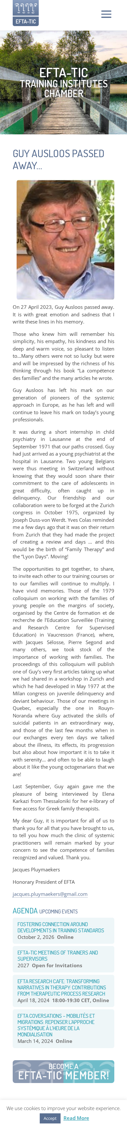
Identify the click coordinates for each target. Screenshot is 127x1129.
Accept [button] (50, 1118)
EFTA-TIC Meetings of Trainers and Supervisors (58, 955)
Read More (76, 1118)
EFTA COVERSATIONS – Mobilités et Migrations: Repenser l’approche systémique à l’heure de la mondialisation (56, 1025)
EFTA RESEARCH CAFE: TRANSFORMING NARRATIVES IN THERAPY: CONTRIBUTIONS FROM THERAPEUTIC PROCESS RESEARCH (62, 987)
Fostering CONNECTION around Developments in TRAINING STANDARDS (61, 927)
